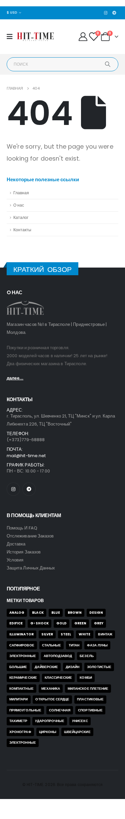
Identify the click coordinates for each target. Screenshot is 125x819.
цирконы (47, 731)
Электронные (22, 655)
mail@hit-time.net (26, 455)
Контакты (22, 230)
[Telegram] (114, 13)
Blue (55, 612)
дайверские (46, 666)
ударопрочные (49, 720)
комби (86, 677)
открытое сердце (52, 699)
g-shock (39, 623)
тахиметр (18, 720)
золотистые (99, 666)
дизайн (72, 666)
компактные (21, 688)
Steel (66, 634)
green (80, 623)
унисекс (80, 720)
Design (96, 612)
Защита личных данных (31, 568)
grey (98, 623)
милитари (18, 699)
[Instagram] (106, 13)
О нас (18, 205)
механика (50, 688)
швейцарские (77, 731)
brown (75, 612)
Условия (15, 560)
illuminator (21, 634)
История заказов (24, 552)
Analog (16, 612)
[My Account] (83, 36)
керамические (23, 677)
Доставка (16, 544)
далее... (15, 378)
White (84, 634)
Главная (21, 193)
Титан (74, 645)
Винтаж (105, 634)
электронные (22, 742)
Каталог (20, 217)
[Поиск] (108, 64)
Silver (47, 634)
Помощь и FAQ (22, 528)
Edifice (16, 623)
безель (86, 655)
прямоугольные (25, 710)
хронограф (20, 731)
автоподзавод (58, 655)
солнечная (60, 710)
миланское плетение (88, 688)
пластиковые (90, 699)
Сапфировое (21, 645)
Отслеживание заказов (30, 536)
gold (61, 623)
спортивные (90, 710)
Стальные (51, 645)
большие (18, 666)
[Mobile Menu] (12, 36)
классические (58, 677)
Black (37, 612)
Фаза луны (97, 645)
